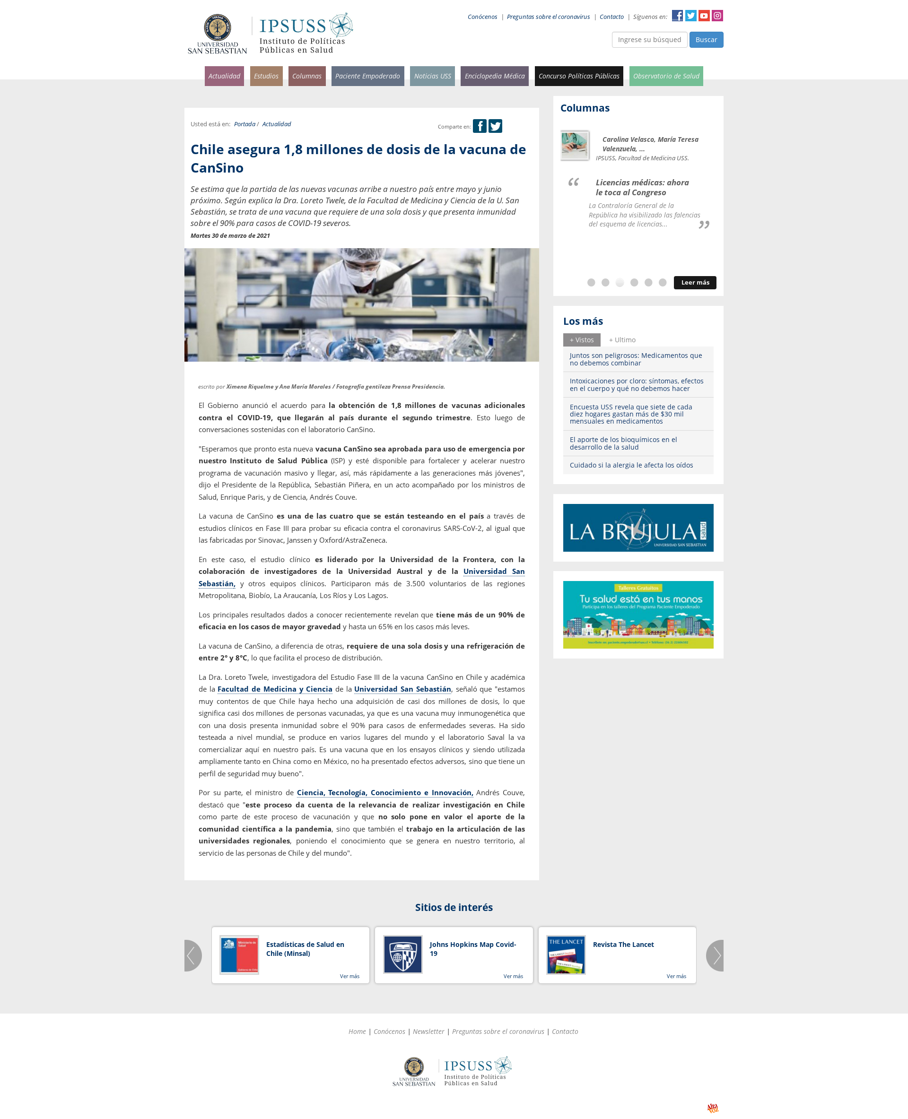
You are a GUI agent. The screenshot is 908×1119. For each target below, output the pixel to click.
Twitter (691, 15)
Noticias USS (432, 75)
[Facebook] (480, 126)
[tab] (582, 340)
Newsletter (429, 1031)
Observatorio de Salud (666, 75)
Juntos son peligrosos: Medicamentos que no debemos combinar (636, 359)
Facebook (677, 15)
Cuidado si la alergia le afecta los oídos (631, 464)
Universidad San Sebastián (402, 689)
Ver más (349, 976)
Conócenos (483, 17)
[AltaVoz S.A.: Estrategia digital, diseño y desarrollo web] (713, 1108)
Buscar (706, 39)
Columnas (307, 75)
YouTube (704, 15)
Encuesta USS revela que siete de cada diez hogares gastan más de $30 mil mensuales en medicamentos (631, 414)
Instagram (717, 15)
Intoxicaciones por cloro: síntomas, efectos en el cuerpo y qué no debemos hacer (637, 384)
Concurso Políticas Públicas (579, 75)
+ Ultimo (622, 339)
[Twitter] (495, 126)
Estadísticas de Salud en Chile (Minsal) (305, 949)
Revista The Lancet (623, 944)
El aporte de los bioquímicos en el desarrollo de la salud (623, 443)
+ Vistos (582, 339)
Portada (244, 124)
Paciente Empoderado (367, 75)
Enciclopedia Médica (495, 75)
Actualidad (224, 75)
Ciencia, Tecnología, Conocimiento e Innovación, (385, 792)
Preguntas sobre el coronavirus (548, 17)
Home (357, 1031)
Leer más (695, 282)
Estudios (266, 75)
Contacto (612, 17)
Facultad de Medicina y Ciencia (275, 689)
